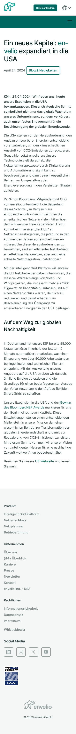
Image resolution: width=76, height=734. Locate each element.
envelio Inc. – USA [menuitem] (17, 589)
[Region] (66, 8)
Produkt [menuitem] (10, 506)
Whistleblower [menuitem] (14, 629)
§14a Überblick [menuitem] (15, 558)
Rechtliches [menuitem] (12, 600)
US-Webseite (44, 461)
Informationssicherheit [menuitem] (21, 608)
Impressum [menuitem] (12, 621)
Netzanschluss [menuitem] (15, 520)
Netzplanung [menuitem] (13, 526)
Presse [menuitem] (9, 570)
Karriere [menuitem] (10, 564)
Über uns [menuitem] (11, 552)
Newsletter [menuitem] (12, 576)
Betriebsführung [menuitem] (16, 532)
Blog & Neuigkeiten (43, 70)
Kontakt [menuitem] (10, 583)
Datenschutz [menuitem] (13, 615)
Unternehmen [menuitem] (14, 544)
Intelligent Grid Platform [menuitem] (21, 514)
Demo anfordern (45, 7)
